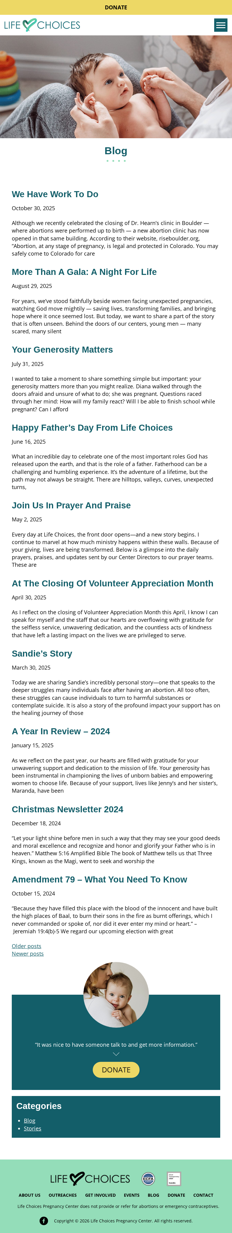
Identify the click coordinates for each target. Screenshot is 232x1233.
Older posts (26, 946)
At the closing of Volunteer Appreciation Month (113, 583)
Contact (203, 1195)
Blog (29, 1120)
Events (132, 1195)
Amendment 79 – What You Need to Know (99, 879)
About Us (29, 1195)
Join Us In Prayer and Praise (71, 505)
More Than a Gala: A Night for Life (84, 272)
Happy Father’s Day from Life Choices (92, 427)
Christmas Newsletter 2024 (67, 809)
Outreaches (63, 1195)
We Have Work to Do (55, 194)
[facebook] (44, 1221)
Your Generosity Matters (62, 349)
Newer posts (28, 953)
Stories (32, 1128)
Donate (116, 7)
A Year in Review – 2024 (61, 731)
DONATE (116, 1070)
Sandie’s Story (42, 653)
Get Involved (100, 1195)
